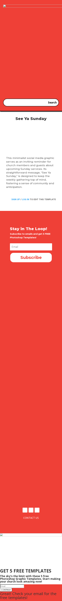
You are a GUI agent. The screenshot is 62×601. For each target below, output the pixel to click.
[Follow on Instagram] (31, 510)
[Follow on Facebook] (25, 510)
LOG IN (25, 199)
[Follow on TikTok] (37, 510)
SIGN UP (15, 199)
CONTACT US (31, 517)
